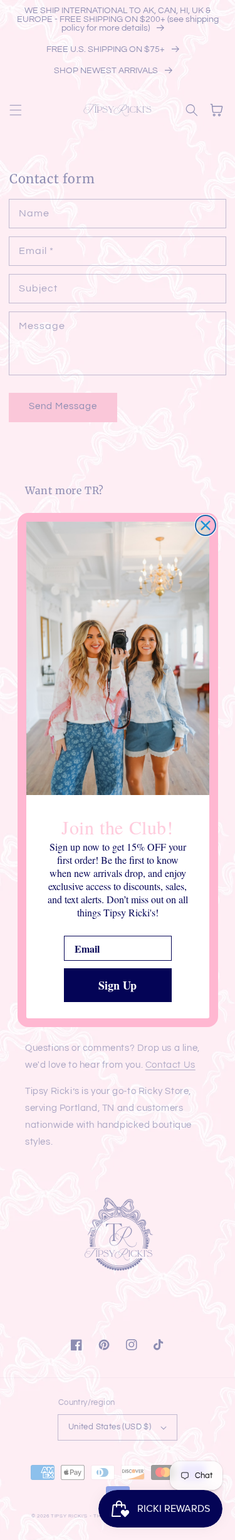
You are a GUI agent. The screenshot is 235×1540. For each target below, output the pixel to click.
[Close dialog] (206, 525)
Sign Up (117, 985)
